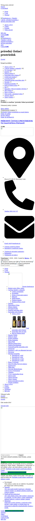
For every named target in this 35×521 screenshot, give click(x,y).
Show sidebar (5, 108)
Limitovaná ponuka (10, 77)
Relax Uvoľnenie (13, 362)
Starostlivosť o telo (17, 357)
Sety (5, 87)
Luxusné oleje (8, 78)
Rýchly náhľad (5, 115)
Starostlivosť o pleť (17, 355)
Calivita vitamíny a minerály (12, 68)
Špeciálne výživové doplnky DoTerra (15, 89)
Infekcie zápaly (12, 336)
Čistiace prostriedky (18, 291)
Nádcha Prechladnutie (14, 345)
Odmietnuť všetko (13, 472)
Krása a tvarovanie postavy (20, 295)
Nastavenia (4, 472)
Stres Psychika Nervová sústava (17, 364)
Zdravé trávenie (12, 377)
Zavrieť (3, 59)
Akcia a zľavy (8, 67)
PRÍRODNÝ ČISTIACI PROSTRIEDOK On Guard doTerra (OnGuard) (17, 122)
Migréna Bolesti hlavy (14, 343)
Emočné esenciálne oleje (15, 310)
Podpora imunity (17, 300)
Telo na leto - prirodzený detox (13, 94)
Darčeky (7, 72)
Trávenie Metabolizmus (15, 369)
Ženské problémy (13, 382)
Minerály (14, 297)
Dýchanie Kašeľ (13, 308)
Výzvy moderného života (15, 374)
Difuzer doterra (8, 73)
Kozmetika (15, 293)
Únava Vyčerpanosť (14, 370)
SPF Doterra (8, 90)
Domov (3, 100)
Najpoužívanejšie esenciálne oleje (14, 80)
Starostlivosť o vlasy (18, 359)
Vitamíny (11, 372)
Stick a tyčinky (8, 92)
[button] (6, 114)
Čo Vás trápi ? (8, 70)
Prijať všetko (22, 472)
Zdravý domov (8, 97)
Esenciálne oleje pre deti (19, 331)
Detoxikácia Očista (13, 305)
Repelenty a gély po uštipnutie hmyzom (20, 350)
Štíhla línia (11, 367)
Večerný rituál (8, 95)
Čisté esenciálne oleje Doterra (20, 329)
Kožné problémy (13, 338)
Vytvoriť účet (5, 406)
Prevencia (11, 352)
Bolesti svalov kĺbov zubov (16, 288)
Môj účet (7, 391)
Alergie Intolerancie (28, 286)
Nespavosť (11, 348)
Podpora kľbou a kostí (18, 302)
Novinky (7, 82)
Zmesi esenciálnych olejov (16, 381)
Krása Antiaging (13, 340)
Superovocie (12, 365)
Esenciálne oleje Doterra (11, 75)
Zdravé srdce (12, 376)
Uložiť (3, 511)
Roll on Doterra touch (10, 85)
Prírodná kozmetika (10, 83)
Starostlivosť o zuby (18, 360)
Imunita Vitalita (12, 335)
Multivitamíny (16, 298)
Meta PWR (11, 342)
